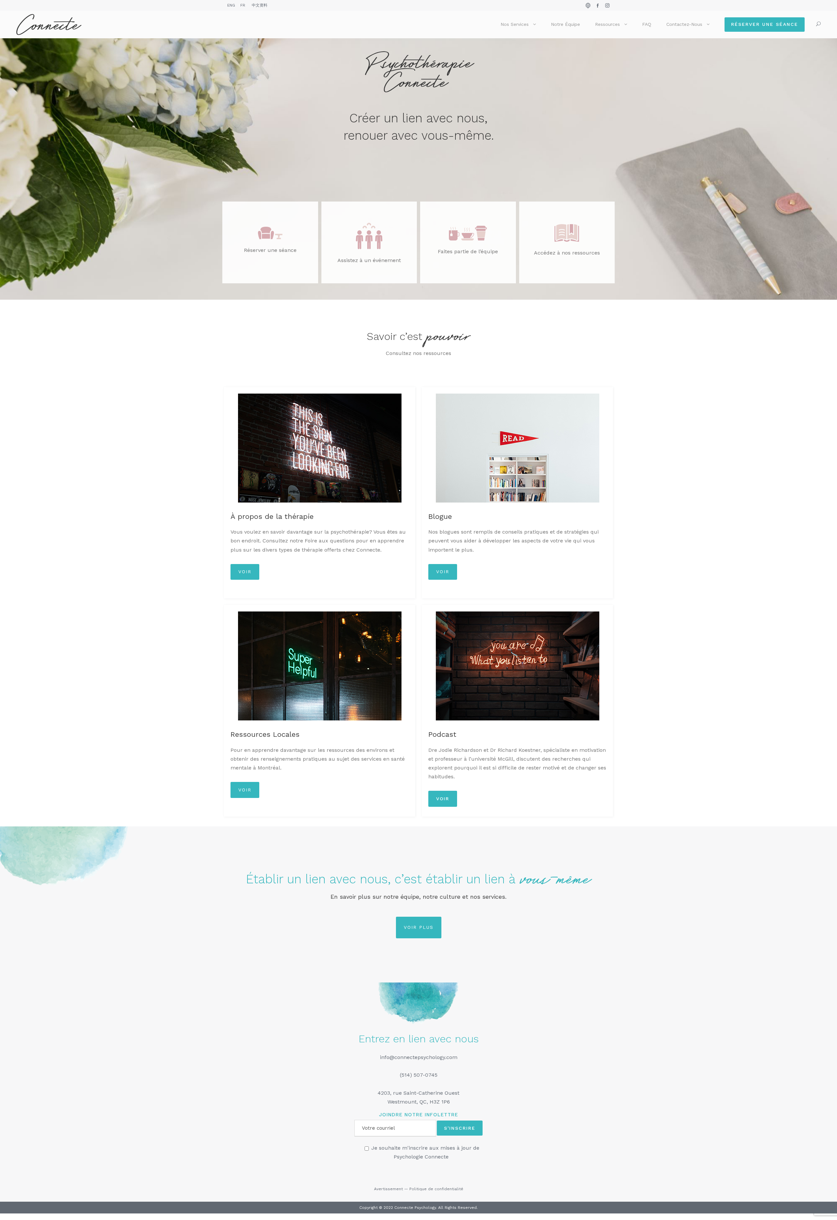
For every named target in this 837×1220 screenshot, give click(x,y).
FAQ (646, 24)
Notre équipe (565, 24)
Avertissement (388, 1189)
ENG (231, 5)
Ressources (607, 24)
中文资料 (259, 5)
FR (242, 5)
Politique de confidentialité (436, 1189)
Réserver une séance (764, 24)
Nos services (515, 24)
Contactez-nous (684, 24)
